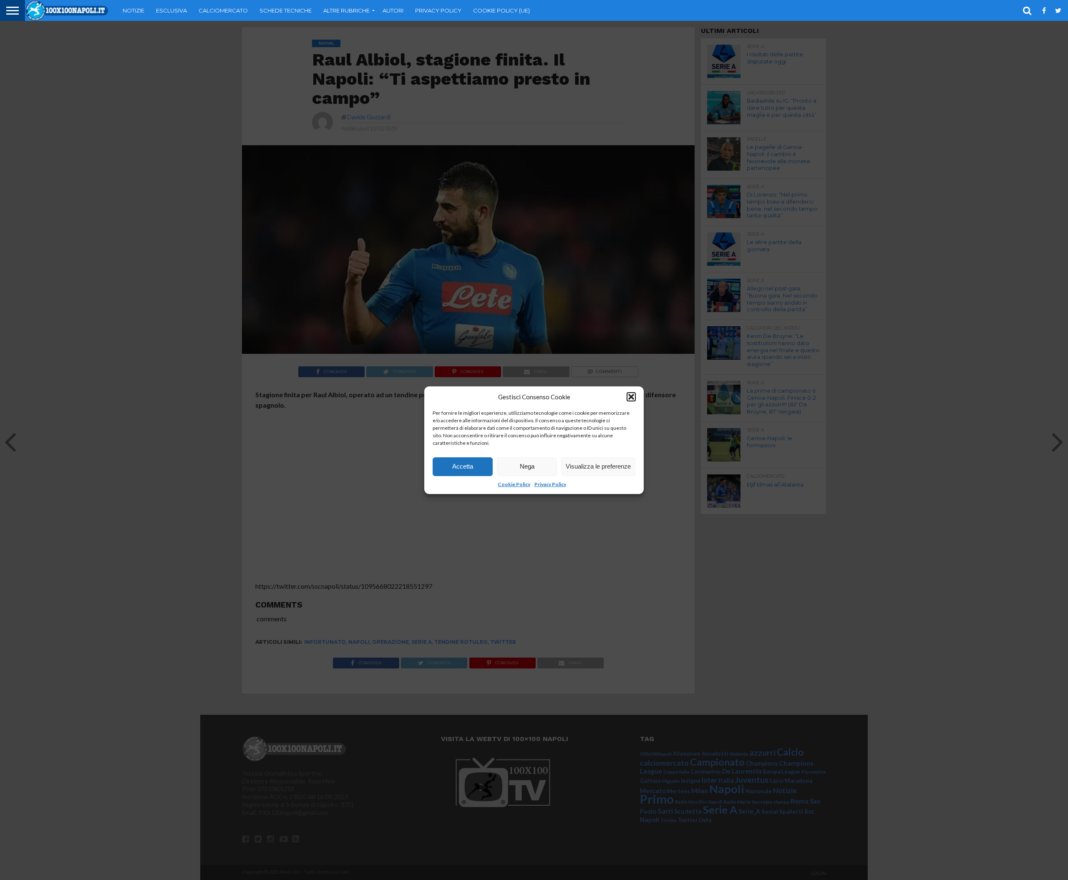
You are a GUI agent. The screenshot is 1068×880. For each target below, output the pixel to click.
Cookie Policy (514, 484)
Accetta (462, 466)
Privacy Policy (550, 484)
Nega (527, 466)
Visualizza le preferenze (598, 466)
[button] (631, 397)
